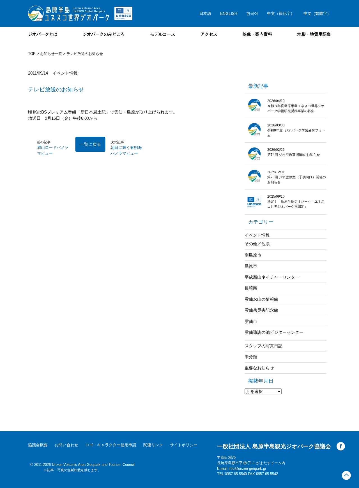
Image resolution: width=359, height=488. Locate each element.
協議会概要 (38, 445)
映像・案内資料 (257, 34)
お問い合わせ (66, 445)
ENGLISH (228, 13)
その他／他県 (257, 243)
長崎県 (251, 288)
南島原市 (253, 255)
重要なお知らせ (259, 368)
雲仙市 (251, 321)
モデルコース (162, 34)
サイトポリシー (183, 445)
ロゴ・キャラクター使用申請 (110, 445)
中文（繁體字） (317, 13)
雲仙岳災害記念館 (261, 310)
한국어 (252, 13)
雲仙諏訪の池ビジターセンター (274, 332)
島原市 (251, 265)
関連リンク (153, 445)
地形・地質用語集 (314, 34)
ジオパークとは (42, 34)
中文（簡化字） (280, 13)
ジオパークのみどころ (104, 34)
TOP (32, 54)
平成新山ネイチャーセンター (272, 277)
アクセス (209, 34)
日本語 (205, 13)
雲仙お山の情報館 (261, 299)
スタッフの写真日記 (263, 345)
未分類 (251, 356)
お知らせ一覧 (51, 54)
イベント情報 (257, 235)
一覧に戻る (90, 144)
